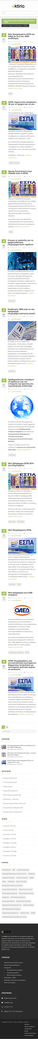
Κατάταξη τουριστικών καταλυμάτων (15, 980)
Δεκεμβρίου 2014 (8, 839)
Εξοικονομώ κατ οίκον (25, 889)
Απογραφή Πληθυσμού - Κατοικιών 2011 (14, 874)
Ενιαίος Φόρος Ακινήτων (9, 889)
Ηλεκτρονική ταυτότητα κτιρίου (13, 803)
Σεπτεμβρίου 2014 (9, 851)
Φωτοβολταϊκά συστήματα (11, 812)
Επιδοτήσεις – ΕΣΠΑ (9, 799)
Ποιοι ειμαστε (29, 1026)
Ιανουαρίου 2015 (8, 834)
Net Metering (6, 870)
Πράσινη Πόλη (24, 913)
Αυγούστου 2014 (8, 855)
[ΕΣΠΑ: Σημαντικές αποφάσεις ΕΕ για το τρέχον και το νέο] (4, 762)
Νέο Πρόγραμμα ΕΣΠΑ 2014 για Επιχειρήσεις (21, 464)
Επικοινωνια (28, 1035)
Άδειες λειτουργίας (9, 982)
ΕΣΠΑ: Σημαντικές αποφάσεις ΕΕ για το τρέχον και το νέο (22, 103)
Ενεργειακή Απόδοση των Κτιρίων (12, 885)
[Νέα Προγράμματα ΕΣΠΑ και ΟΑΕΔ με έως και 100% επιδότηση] (4, 747)
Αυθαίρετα (31, 874)
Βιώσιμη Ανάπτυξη (9, 778)
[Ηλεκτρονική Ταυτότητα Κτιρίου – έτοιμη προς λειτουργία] (4, 754)
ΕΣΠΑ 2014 (20, 522)
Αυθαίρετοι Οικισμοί (8, 878)
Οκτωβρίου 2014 (8, 847)
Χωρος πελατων (30, 1033)
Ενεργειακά (6, 786)
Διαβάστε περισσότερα (15, 88)
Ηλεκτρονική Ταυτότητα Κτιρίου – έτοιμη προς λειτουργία (21, 754)
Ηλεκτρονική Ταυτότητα (23, 901)
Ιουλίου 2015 (7, 830)
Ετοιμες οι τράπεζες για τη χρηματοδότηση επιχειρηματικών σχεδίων (20, 242)
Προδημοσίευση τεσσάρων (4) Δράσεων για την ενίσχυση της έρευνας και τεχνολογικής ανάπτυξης (21, 382)
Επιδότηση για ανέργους (16, 652)
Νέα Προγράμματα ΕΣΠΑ (19, 530)
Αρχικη (26, 1024)
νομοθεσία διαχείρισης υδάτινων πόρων (14, 917)
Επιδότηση (12, 301)
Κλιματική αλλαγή (28, 905)
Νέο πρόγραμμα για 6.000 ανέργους (20, 593)
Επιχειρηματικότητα (8, 901)
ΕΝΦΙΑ (32, 878)
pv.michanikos (16, 44)
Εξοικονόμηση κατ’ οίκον (26, 893)
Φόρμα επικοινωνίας (10, 998)
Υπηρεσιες (28, 1029)
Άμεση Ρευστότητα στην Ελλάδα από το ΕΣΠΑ (20, 172)
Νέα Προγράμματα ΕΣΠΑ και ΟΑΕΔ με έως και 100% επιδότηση (21, 36)
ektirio (5, 25)
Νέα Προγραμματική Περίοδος (11, 909)
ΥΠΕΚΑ (33, 913)
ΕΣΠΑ (10, 94)
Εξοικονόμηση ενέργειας (11, 795)
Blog (10, 25)
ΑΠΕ (13, 870)
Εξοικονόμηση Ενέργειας (9, 893)
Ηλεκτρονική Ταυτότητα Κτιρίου (11, 905)
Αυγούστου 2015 (8, 826)
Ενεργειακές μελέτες (9, 791)
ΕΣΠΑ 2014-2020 (14, 163)
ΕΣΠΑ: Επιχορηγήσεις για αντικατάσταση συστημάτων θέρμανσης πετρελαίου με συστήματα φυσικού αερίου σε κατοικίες (22, 665)
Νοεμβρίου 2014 (8, 843)
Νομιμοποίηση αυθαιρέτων (12, 808)
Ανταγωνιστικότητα (23, 870)
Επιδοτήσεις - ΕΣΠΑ (20, 25)
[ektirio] (19, 6)
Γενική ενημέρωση (9, 782)
